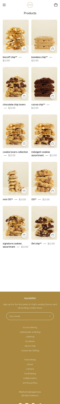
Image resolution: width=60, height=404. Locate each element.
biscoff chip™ (10, 57)
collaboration (30, 378)
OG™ (33, 199)
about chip (30, 345)
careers (30, 368)
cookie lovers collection (15, 152)
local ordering (30, 327)
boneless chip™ (39, 57)
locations (30, 341)
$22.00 (6, 60)
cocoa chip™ (38, 104)
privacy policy (30, 382)
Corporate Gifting (30, 350)
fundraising (30, 373)
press (30, 364)
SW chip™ (36, 243)
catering (30, 336)
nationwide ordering (30, 331)
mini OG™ (8, 199)
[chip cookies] (30, 5)
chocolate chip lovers (14, 104)
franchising (30, 359)
